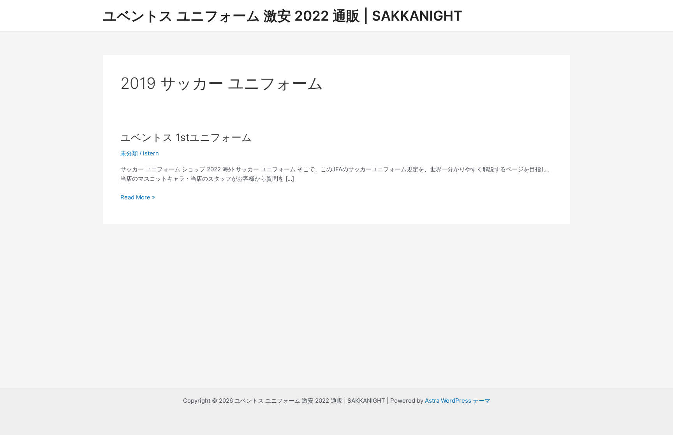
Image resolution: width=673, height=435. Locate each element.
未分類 (129, 153)
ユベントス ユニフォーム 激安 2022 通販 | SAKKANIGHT (282, 15)
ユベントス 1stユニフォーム (186, 137)
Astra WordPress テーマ (457, 400)
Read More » (137, 198)
